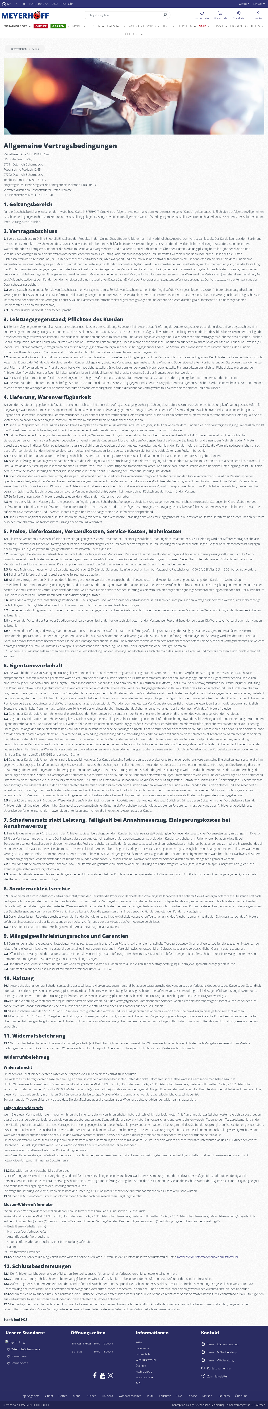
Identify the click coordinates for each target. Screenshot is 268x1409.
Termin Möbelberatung (222, 1352)
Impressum (142, 1348)
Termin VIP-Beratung (220, 1360)
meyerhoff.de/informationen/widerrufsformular (207, 1257)
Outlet (49, 1396)
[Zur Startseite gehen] (25, 14)
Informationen (152, 1332)
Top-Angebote (30, 1396)
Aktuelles (224, 1396)
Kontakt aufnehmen (219, 1368)
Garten (63, 1396)
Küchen (91, 1396)
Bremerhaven (19, 1356)
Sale (179, 1396)
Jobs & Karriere (144, 1377)
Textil (150, 1396)
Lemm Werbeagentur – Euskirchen (245, 1405)
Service (192, 1396)
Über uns (141, 1365)
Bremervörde (19, 1363)
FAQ (138, 1383)
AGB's (139, 1342)
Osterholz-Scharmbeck (25, 1349)
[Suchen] (165, 15)
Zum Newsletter (217, 1376)
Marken (207, 1396)
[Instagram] (110, 1376)
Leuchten (165, 1396)
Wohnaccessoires (130, 1396)
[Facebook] (95, 1376)
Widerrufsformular (146, 1360)
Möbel (77, 1396)
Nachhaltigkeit (144, 1371)
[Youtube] (103, 1376)
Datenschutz (143, 1354)
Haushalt (107, 1396)
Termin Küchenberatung (222, 1344)
